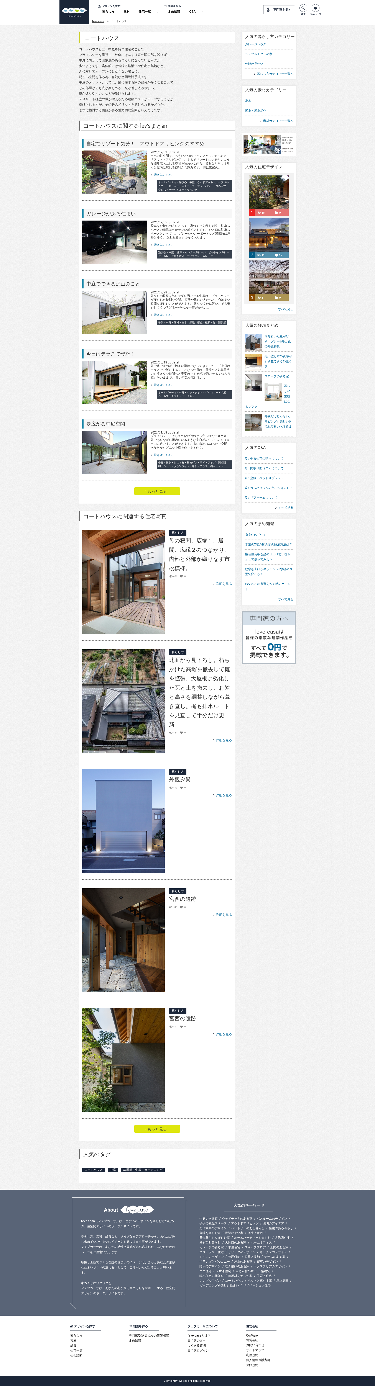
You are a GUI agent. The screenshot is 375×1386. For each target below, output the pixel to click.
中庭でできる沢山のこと (113, 283)
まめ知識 (174, 11)
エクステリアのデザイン (270, 1266)
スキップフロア (255, 1247)
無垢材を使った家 (240, 1276)
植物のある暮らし (281, 1228)
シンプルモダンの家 (258, 54)
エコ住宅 (205, 1271)
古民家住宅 (282, 1237)
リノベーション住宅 (257, 1285)
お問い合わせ (255, 1345)
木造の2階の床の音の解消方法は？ (268, 544)
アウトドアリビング (244, 1223)
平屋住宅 (234, 1247)
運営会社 (252, 1340)
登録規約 (252, 1365)
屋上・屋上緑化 (255, 110)
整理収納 (234, 1256)
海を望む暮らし (210, 1242)
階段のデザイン (210, 1266)
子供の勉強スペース (213, 1223)
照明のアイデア (273, 1223)
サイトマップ (255, 1350)
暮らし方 (108, 11)
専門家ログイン (198, 1350)
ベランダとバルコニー (214, 1261)
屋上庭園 (282, 1280)
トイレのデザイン (211, 1256)
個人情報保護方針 (258, 1360)
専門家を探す (282, 9)
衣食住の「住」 (255, 534)
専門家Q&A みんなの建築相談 (149, 1335)
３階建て (264, 1271)
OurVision (253, 1335)
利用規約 (252, 1355)
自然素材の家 (244, 1271)
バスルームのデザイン (272, 1218)
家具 (248, 101)
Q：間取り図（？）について (264, 468)
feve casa (98, 21)
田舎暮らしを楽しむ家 (214, 1237)
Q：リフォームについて (261, 497)
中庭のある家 (208, 1218)
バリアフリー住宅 (211, 1252)
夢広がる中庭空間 (105, 424)
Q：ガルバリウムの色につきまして (269, 487)
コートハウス (234, 1280)
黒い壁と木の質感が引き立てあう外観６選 (278, 361)
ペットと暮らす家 (260, 1280)
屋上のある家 (243, 1261)
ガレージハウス (255, 44)
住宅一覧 (145, 11)
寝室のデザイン (267, 1261)
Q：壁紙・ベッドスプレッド (264, 478)
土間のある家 (279, 1247)
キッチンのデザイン (273, 1252)
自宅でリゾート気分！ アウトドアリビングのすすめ (145, 143)
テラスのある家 (274, 1256)
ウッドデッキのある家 (237, 1218)
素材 (126, 11)
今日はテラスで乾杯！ (110, 354)
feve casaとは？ (199, 1335)
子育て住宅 (264, 1276)
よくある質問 (197, 1345)
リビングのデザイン (241, 1252)
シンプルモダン (210, 1280)
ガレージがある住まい (111, 213)
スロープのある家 (277, 376)
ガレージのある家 (211, 1247)
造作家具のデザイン (213, 1228)
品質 (73, 1345)
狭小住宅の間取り (211, 1276)
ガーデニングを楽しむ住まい (219, 1285)
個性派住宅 (255, 1233)
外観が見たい (254, 63)
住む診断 (76, 1355)
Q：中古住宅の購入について (264, 458)
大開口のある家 (235, 1242)
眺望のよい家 (234, 1233)
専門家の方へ (197, 1340)
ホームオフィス (261, 1242)
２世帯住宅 (223, 1271)
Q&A (192, 11)
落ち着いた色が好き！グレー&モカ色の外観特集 (278, 341)
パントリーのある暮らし (248, 1228)
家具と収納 (252, 1256)
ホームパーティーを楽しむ (252, 1237)
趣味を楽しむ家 (210, 1233)
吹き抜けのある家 (237, 1266)
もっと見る (157, 491)
